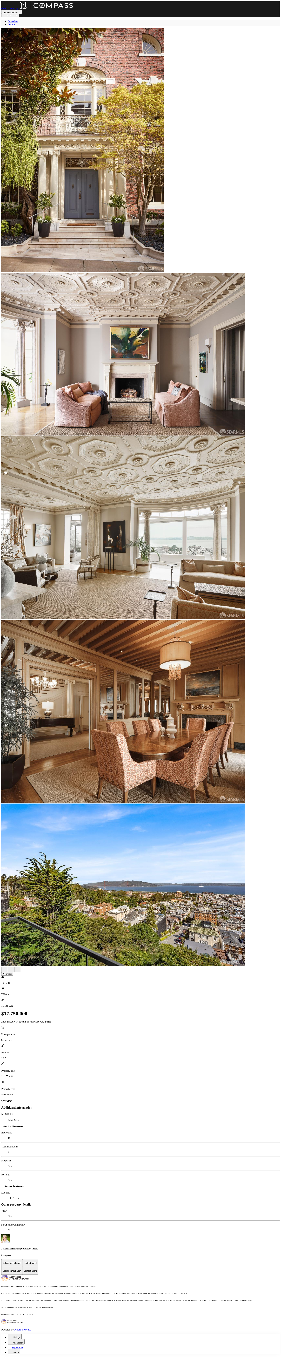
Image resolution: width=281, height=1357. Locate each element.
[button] (140, 150)
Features (12, 24)
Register (14, 15)
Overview (13, 21)
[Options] (4, 969)
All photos (7, 974)
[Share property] (17, 969)
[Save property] (11, 969)
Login (5, 15)
